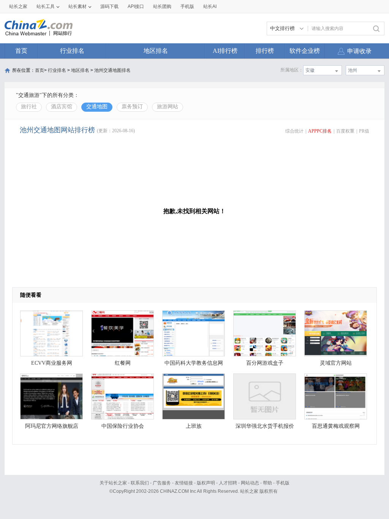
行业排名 (72, 50)
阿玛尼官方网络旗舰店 (51, 426)
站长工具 (45, 6)
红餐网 (123, 363)
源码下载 (109, 6)
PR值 (364, 131)
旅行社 (29, 106)
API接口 (136, 6)
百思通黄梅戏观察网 (336, 426)
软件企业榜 (304, 50)
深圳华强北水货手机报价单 (265, 428)
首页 (21, 50)
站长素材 (77, 6)
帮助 (267, 483)
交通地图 (97, 106)
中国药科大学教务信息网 (193, 363)
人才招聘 (228, 483)
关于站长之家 (113, 483)
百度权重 (345, 131)
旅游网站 (167, 106)
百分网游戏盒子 (264, 363)
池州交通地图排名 (112, 70)
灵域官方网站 (336, 363)
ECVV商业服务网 (51, 363)
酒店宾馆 (61, 106)
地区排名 (156, 50)
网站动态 (250, 483)
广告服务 (162, 483)
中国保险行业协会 (122, 426)
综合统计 (294, 131)
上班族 (194, 426)
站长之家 (18, 6)
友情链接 (184, 483)
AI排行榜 (225, 50)
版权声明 (206, 483)
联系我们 (140, 483)
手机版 (282, 483)
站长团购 (162, 6)
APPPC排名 (320, 131)
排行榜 (265, 50)
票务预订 (132, 106)
